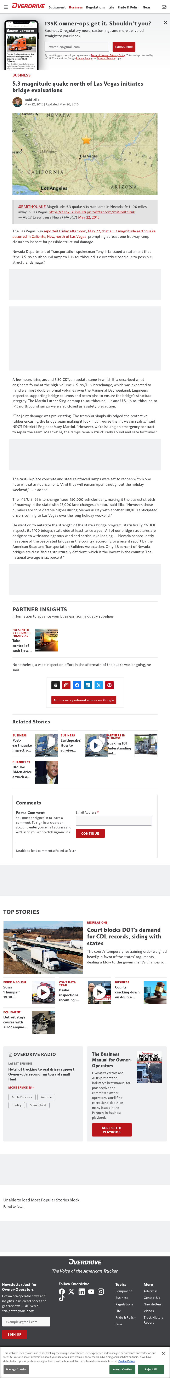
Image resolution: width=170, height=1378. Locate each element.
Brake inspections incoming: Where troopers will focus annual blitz (70, 995)
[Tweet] (99, 685)
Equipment (12, 1012)
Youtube (46, 1097)
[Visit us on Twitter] (71, 1291)
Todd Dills (31, 99)
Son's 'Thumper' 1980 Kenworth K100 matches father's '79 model (15, 992)
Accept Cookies (122, 1369)
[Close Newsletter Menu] (165, 22)
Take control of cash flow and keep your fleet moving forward (20, 645)
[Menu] (5, 6)
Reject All (151, 1369)
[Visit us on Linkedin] (82, 1291)
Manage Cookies (16, 1369)
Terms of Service (106, 58)
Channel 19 (21, 762)
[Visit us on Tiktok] (62, 1298)
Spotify (16, 1105)
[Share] (77, 685)
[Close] (163, 1353)
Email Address (87, 812)
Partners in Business (115, 737)
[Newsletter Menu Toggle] (164, 6)
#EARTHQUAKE (32, 206)
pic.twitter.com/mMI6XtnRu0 (111, 211)
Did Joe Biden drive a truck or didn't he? (22, 772)
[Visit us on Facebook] (62, 1291)
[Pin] (109, 685)
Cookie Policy (126, 1361)
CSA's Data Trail (67, 983)
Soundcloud (38, 1105)
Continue (90, 833)
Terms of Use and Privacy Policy (108, 55)
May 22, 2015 (88, 217)
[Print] (55, 685)
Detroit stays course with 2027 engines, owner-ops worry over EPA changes (15, 1022)
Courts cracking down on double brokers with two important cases (127, 992)
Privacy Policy (84, 58)
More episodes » (21, 1087)
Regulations (97, 922)
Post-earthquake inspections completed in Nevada (22, 745)
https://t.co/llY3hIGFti (67, 211)
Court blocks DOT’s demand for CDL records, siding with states (124, 936)
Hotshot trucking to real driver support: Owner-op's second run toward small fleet (41, 1074)
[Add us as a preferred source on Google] (66, 685)
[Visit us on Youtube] (91, 1291)
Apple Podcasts (22, 1097)
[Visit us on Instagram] (101, 1291)
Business (21, 75)
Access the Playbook (112, 1130)
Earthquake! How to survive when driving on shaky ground (71, 745)
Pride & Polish (14, 982)
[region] (85, 1362)
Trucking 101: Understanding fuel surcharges (118, 748)
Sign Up (14, 1334)
